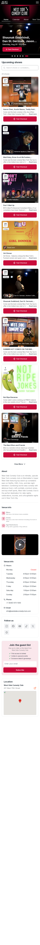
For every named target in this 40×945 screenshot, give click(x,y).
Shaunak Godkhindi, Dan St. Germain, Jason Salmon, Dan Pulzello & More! (18, 301)
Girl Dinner (7, 253)
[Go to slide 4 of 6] (20, 56)
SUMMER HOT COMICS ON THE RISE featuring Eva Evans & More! (17, 349)
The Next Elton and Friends (14, 445)
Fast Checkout (21, 119)
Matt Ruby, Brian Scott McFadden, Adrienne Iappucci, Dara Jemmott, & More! (18, 157)
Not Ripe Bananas (10, 397)
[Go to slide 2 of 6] (14, 56)
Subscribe (20, 670)
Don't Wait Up (8, 205)
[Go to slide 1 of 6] (12, 56)
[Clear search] (36, 67)
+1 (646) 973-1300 (13, 603)
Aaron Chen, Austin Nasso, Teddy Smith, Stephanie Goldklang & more (19, 109)
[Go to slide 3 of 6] (17, 56)
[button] (20, 701)
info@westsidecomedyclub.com (18, 611)
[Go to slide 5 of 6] (22, 56)
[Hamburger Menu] (37, 2)
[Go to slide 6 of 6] (26, 56)
